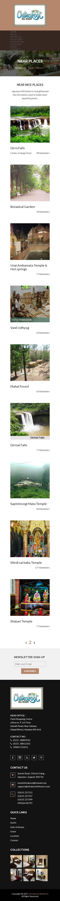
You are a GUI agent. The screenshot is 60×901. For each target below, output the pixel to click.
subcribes (30, 671)
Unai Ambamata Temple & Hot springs (28, 267)
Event (13, 831)
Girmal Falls (18, 445)
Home (18, 67)
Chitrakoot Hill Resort (38, 893)
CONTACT (15, 49)
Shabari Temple (21, 621)
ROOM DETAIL (17, 41)
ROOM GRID (16, 39)
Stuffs (13, 822)
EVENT (13, 46)
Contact (14, 840)
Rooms (13, 34)
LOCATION (15, 44)
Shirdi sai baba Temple (26, 562)
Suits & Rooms (17, 827)
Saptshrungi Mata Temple (28, 504)
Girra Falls (17, 148)
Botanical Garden (22, 207)
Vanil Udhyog (19, 328)
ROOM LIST (16, 37)
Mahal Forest (19, 386)
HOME (13, 32)
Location (14, 836)
